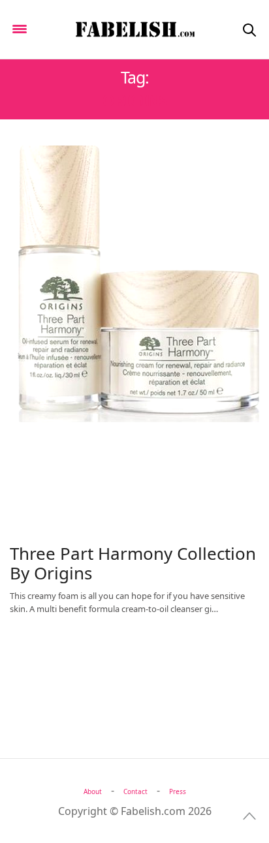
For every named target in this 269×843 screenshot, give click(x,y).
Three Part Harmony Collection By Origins (133, 563)
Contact (135, 791)
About (93, 791)
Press (177, 791)
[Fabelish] (134, 29)
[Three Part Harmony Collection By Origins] (134, 284)
